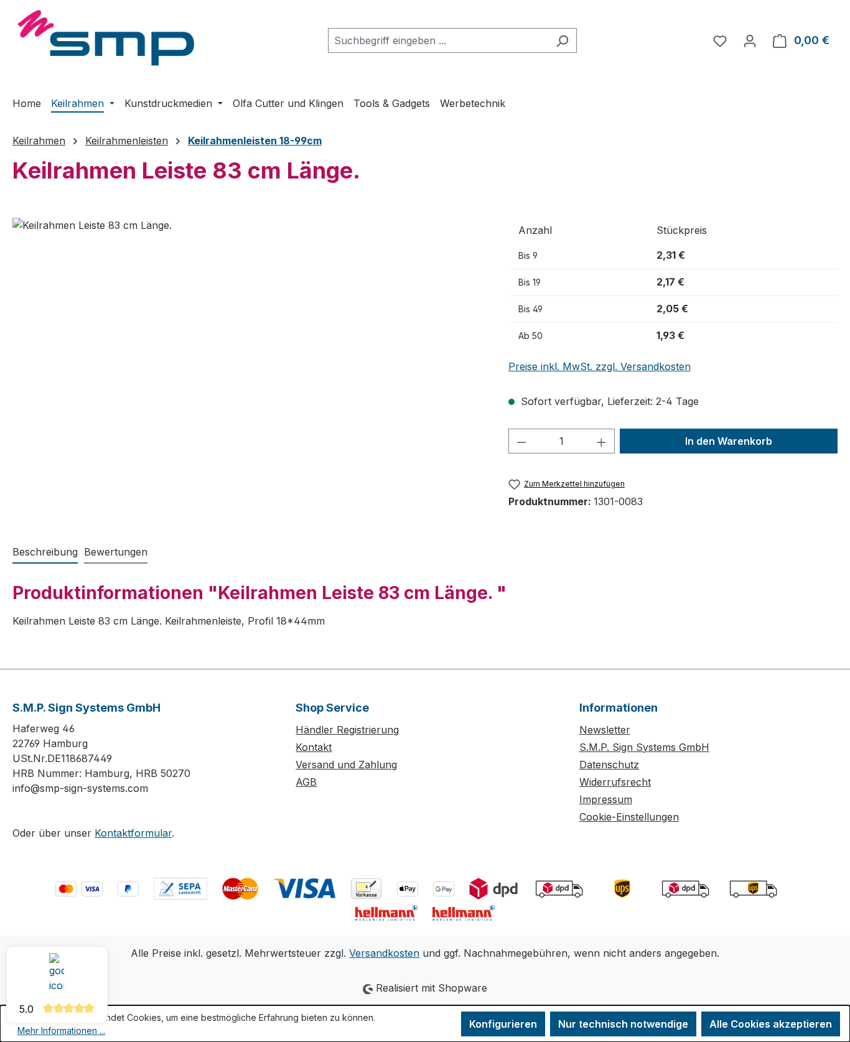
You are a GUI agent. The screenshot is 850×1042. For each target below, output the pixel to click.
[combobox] (438, 40)
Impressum (605, 799)
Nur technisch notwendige (623, 1024)
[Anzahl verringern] (521, 441)
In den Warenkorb (728, 441)
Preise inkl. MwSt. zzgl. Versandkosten (599, 366)
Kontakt (314, 747)
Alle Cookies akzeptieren (770, 1024)
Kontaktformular (133, 833)
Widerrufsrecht (615, 782)
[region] (248, 351)
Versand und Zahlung (346, 764)
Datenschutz (609, 764)
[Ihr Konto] (750, 40)
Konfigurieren (503, 1024)
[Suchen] (562, 40)
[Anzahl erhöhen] (602, 441)
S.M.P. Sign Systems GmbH (644, 747)
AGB (306, 782)
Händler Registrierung (347, 729)
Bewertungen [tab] (115, 552)
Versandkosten (384, 953)
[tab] (45, 552)
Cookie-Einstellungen (629, 817)
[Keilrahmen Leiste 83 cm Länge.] (247, 351)
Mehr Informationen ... (61, 1030)
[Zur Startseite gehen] (105, 38)
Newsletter (604, 729)
